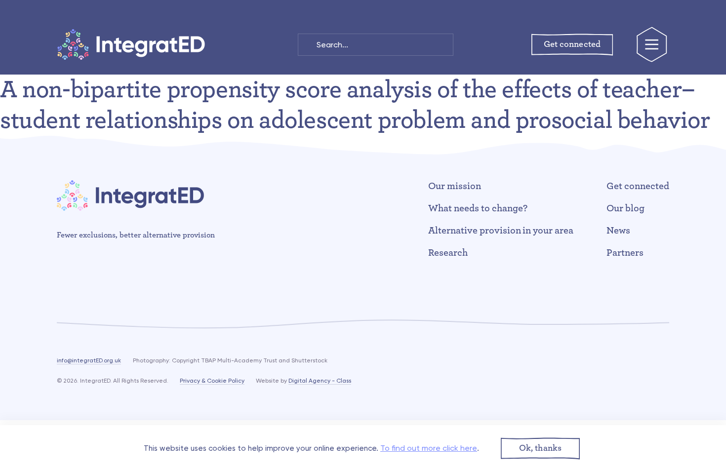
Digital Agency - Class (319, 380)
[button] (540, 448)
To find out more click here (428, 448)
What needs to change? (477, 208)
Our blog (625, 208)
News (618, 231)
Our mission (454, 186)
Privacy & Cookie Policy (212, 380)
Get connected (637, 186)
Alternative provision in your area (500, 231)
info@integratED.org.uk (89, 360)
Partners (625, 253)
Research (448, 253)
